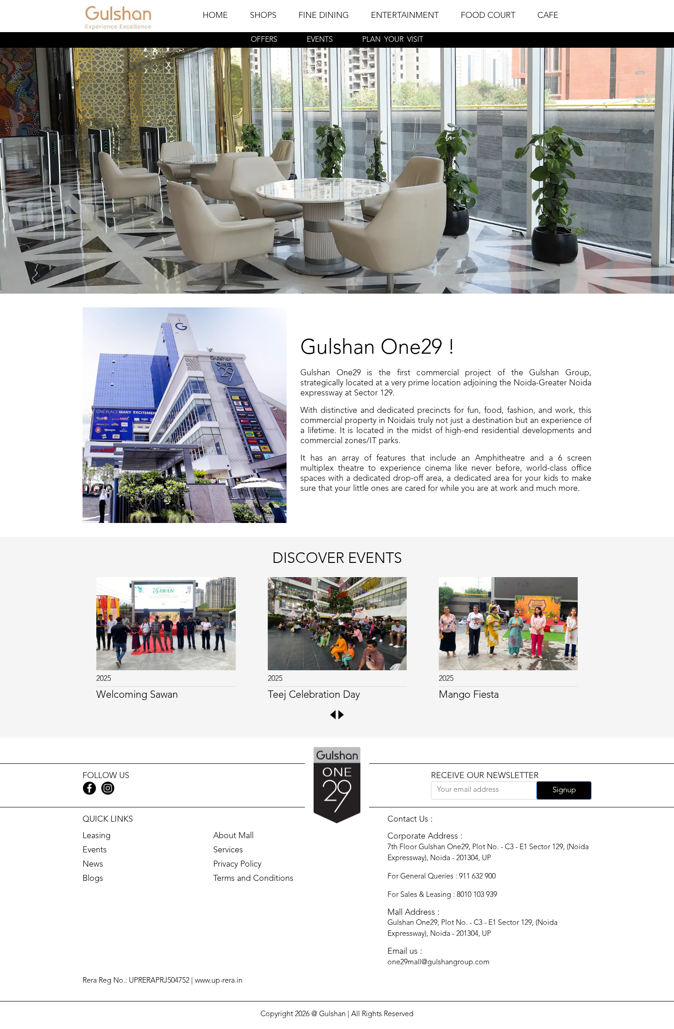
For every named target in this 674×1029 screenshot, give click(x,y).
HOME (215, 15)
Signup (564, 790)
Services (228, 850)
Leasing (96, 836)
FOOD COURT (488, 15)
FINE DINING (323, 15)
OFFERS (264, 40)
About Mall (233, 836)
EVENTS (320, 40)
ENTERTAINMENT (405, 15)
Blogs (93, 878)
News (93, 864)
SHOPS (263, 15)
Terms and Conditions (253, 878)
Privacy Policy (237, 864)
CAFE (547, 15)
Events (95, 850)
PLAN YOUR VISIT (392, 40)
